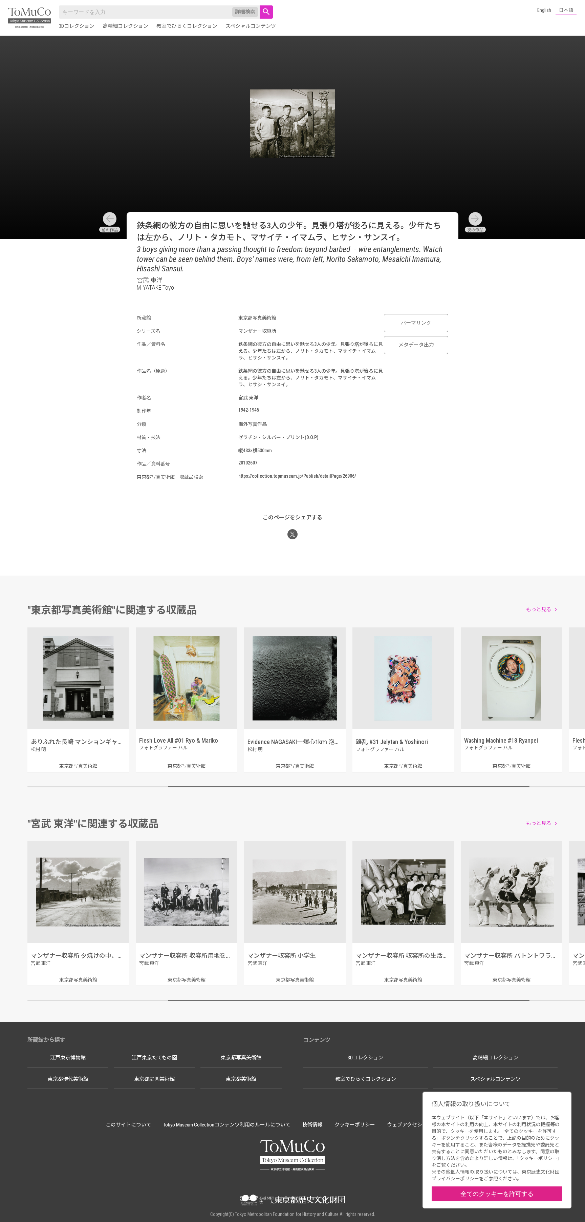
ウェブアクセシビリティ (414, 1125)
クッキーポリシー (354, 1125)
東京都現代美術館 (68, 1079)
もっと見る (538, 609)
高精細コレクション (125, 26)
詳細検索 (245, 12)
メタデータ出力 (416, 345)
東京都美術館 (241, 1079)
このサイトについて (128, 1125)
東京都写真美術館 (241, 1058)
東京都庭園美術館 (154, 1079)
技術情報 (312, 1125)
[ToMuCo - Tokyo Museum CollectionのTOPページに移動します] (29, 18)
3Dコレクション (76, 26)
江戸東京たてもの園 (154, 1058)
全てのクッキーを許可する (497, 1193)
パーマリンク (416, 323)
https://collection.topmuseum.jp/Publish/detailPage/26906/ (297, 476)
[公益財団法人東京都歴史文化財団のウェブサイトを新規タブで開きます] (292, 1201)
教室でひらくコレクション (186, 26)
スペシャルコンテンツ (250, 26)
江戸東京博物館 (68, 1058)
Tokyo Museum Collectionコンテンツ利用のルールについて (226, 1125)
